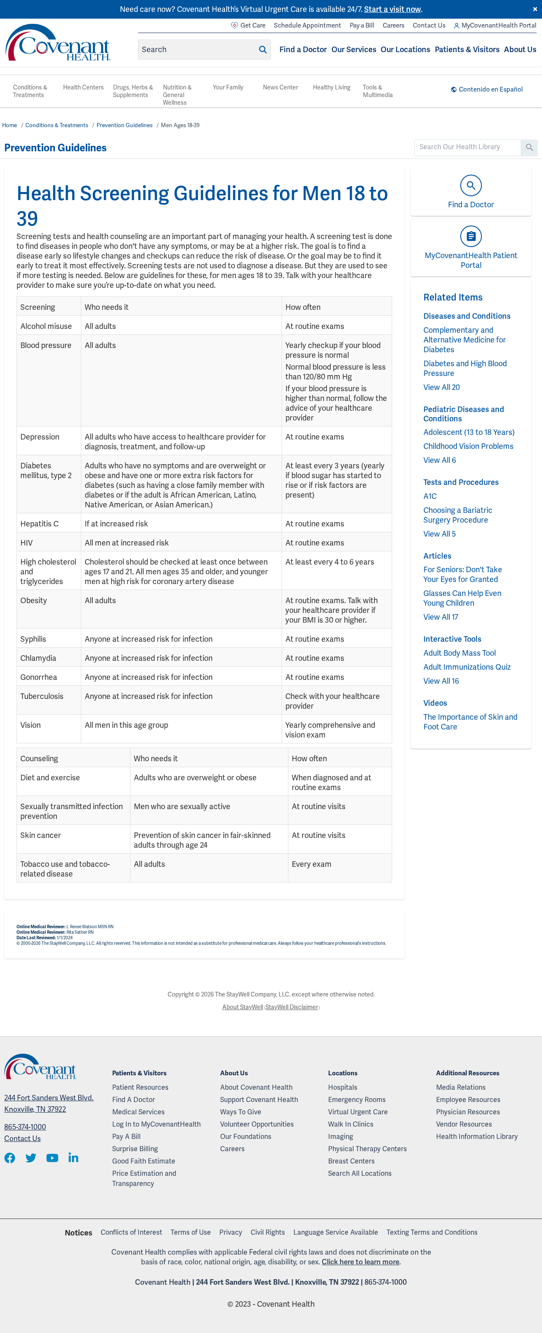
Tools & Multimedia (378, 91)
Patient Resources (140, 1087)
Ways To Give (240, 1112)
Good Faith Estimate (143, 1161)
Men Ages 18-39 (180, 125)
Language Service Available (335, 1232)
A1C (430, 496)
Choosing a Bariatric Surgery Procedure (457, 515)
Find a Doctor (303, 49)
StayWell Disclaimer (291, 1007)
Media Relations (461, 1087)
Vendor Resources (464, 1124)
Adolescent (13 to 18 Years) (469, 432)
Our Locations (405, 49)
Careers (393, 25)
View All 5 (439, 534)
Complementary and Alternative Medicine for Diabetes (464, 339)
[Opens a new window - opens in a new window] (9, 1158)
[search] (468, 147)
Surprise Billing (135, 1148)
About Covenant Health (256, 1087)
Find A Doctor (133, 1099)
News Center (280, 87)
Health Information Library (477, 1136)
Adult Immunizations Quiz (467, 667)
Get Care (253, 25)
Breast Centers (351, 1161)
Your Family (228, 87)
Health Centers (83, 87)
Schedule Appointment (307, 25)
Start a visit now (392, 9)
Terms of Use (191, 1232)
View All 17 (440, 617)
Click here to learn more (360, 1261)
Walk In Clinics (350, 1124)
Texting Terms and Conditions (432, 1232)
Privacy (230, 1232)
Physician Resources (468, 1112)
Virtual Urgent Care (358, 1112)
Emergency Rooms (357, 1099)
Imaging (340, 1136)
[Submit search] (263, 49)
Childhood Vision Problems (468, 446)
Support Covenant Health (259, 1099)
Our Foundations (245, 1136)
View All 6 (439, 460)
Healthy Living (332, 87)
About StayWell (242, 1007)
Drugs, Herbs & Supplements (133, 91)
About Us (520, 49)
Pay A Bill (126, 1136)
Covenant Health (163, 1282)
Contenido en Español (491, 89)
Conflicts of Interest (131, 1232)
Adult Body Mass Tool (459, 653)
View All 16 (441, 681)
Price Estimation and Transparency (144, 1178)
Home (9, 125)
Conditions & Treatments (30, 91)
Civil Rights (268, 1232)
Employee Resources (468, 1099)
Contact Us (429, 25)
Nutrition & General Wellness (177, 94)
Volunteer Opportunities (257, 1124)
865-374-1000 (25, 1127)
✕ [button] (535, 9)
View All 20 (441, 387)
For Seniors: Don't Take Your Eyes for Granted (462, 574)
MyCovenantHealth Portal (499, 25)
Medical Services (138, 1112)
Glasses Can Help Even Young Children (462, 598)
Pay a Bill (362, 25)
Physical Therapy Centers (367, 1148)
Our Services (354, 49)
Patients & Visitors (467, 49)
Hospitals (342, 1087)
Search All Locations (360, 1173)
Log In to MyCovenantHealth (156, 1124)
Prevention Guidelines (124, 125)
